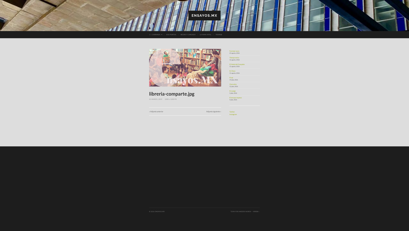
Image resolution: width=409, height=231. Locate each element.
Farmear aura (234, 51)
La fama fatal (205, 34)
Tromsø (219, 34)
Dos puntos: (171, 34)
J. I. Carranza (154, 34)
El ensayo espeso (235, 98)
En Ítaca (232, 71)
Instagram (233, 114)
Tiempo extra (234, 58)
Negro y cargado (188, 34)
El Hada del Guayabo (237, 64)
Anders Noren (245, 211)
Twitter (232, 112)
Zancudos (233, 84)
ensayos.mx (204, 15)
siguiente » (213, 111)
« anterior (156, 111)
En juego (232, 91)
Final (231, 78)
